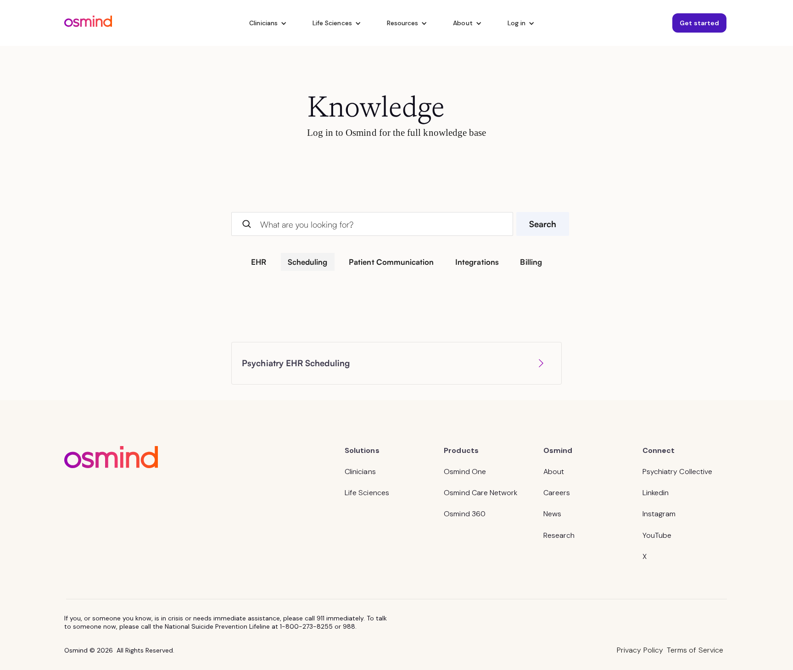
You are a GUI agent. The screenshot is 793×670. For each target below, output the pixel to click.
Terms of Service (695, 650)
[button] (268, 23)
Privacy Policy (640, 650)
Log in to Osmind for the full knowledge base (396, 132)
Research (559, 535)
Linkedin (655, 492)
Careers (556, 492)
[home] (88, 23)
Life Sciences (367, 492)
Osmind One (465, 471)
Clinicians (360, 471)
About (553, 471)
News (552, 514)
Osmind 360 (465, 514)
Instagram (659, 514)
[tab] (259, 262)
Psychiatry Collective (677, 471)
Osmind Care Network (480, 492)
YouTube (656, 535)
